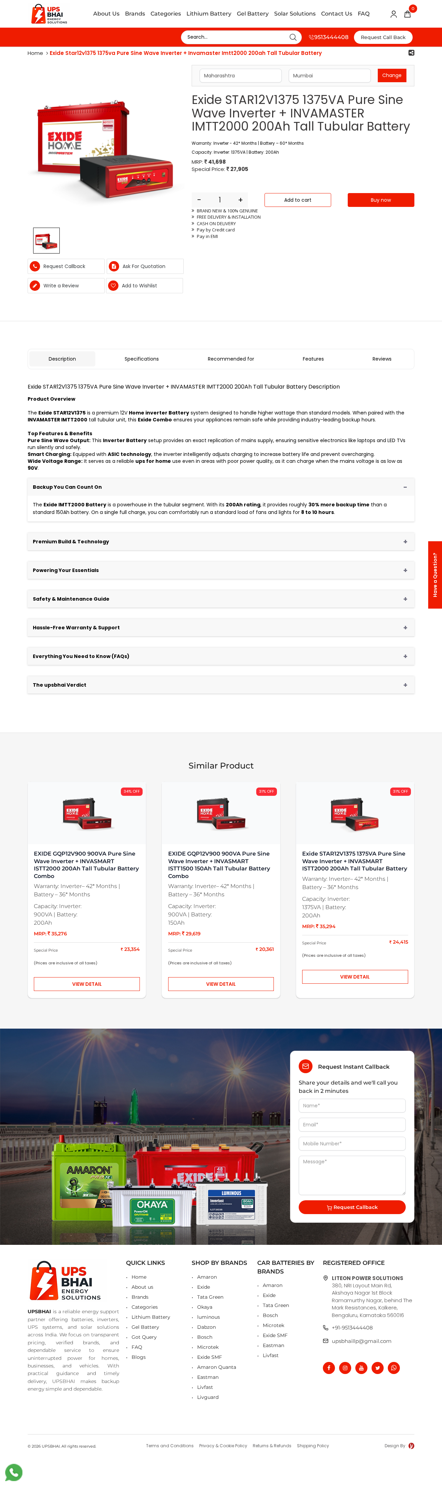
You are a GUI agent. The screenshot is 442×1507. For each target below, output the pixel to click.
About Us (106, 13)
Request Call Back (383, 37)
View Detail (87, 984)
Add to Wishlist (139, 285)
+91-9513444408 (352, 1327)
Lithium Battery (208, 13)
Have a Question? (435, 575)
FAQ (363, 13)
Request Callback (355, 1207)
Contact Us (336, 13)
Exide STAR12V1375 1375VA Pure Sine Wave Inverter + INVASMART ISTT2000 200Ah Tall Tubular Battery (354, 861)
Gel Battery (253, 13)
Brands (135, 13)
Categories (166, 13)
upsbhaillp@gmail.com (362, 1341)
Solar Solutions (295, 13)
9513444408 (331, 37)
